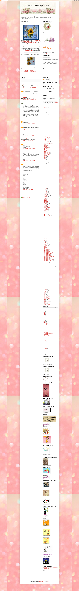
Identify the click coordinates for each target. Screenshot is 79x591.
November (46, 324)
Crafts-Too (45, 136)
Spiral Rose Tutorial (46, 244)
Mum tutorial (45, 202)
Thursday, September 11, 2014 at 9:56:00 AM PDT (29, 87)
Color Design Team (46, 131)
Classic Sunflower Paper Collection (30, 42)
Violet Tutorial (45, 299)
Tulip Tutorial (45, 292)
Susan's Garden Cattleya (47, 254)
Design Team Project (46, 142)
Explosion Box (45, 155)
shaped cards (45, 237)
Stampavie (45, 246)
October (46, 325)
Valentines (45, 295)
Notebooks (45, 205)
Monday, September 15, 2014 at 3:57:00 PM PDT (29, 148)
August (46, 340)
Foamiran (45, 157)
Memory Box (45, 196)
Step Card (45, 248)
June (45, 342)
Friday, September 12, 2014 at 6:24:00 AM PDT (29, 140)
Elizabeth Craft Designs (47, 152)
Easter (44, 149)
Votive (44, 300)
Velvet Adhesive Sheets (47, 298)
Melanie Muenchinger (46, 195)
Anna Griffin (45, 113)
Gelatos (45, 163)
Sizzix (44, 241)
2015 (44, 321)
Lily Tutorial (45, 189)
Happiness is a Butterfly (26, 22)
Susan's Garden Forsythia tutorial (48, 265)
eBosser (45, 151)
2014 (44, 322)
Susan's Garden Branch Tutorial (48, 253)
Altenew (45, 112)
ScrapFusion (45, 234)
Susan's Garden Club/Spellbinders (48, 261)
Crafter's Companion (46, 135)
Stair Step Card (46, 245)
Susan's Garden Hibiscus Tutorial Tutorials (49, 266)
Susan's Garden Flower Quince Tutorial (49, 264)
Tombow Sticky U (46, 288)
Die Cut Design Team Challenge (48, 143)
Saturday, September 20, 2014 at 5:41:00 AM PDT (29, 160)
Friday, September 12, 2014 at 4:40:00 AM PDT (29, 129)
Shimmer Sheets (46, 238)
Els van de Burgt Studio (47, 154)
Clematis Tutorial (46, 130)
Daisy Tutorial (45, 139)
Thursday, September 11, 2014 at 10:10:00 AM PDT (30, 94)
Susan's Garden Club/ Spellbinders (48, 260)
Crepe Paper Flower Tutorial (47, 137)
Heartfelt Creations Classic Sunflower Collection (27, 70)
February (46, 347)
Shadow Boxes (46, 235)
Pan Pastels (45, 211)
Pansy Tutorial (45, 213)
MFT (44, 197)
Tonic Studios (45, 289)
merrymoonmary (41, 581)
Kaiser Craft (45, 184)
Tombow (45, 287)
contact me (56, 102)
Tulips (44, 293)
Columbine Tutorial (46, 132)
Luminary (45, 190)
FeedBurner (52, 92)
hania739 (24, 97)
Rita (23, 84)
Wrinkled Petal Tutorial (47, 304)
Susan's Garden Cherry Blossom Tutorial (49, 256)
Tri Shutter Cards (46, 290)
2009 (44, 354)
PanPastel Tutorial (46, 212)
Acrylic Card (45, 111)
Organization (45, 206)
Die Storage (45, 144)
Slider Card (45, 242)
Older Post (39, 192)
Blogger (48, 581)
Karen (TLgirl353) (25, 126)
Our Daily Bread (46, 209)
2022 (44, 313)
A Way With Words (46, 110)
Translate (46, 53)
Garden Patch (45, 162)
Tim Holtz (45, 285)
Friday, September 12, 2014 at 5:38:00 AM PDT (29, 135)
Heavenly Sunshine (46, 336)
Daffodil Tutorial (46, 138)
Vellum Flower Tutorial (46, 296)
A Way (44, 108)
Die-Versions (45, 146)
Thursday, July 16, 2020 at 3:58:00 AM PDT (28, 189)
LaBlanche (45, 187)
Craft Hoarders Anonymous (47, 134)
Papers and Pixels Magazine (47, 215)
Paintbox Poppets (46, 210)
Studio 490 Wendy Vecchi (47, 249)
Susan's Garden (46, 250)
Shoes (44, 239)
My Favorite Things (46, 203)
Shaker (45, 236)
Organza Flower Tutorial (47, 207)
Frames (45, 158)
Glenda (24, 120)
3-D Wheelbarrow (46, 107)
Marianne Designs (46, 193)
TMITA (44, 286)
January (46, 348)
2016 (44, 320)
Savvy (44, 233)
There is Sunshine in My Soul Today (49, 333)
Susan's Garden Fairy (46, 263)
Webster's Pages (46, 302)
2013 (44, 349)
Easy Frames (45, 150)
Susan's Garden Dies (46, 262)
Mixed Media (45, 199)
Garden (45, 159)
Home (31, 192)
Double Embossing (46, 147)
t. (29, 50)
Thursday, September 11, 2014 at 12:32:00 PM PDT (30, 99)
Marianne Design (46, 192)
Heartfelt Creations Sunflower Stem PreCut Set (27, 72)
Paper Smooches (46, 214)
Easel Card (45, 148)
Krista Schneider (46, 186)
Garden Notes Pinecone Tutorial (48, 161)
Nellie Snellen (45, 204)
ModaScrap (45, 200)
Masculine (45, 194)
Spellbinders (45, 243)
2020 (44, 315)
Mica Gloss (45, 198)
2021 (44, 314)
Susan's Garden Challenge (47, 255)
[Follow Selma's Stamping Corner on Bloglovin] (46, 57)
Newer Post (22, 192)
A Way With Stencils (46, 109)
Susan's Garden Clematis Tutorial (48, 257)
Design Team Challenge (47, 141)
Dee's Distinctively (46, 140)
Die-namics (45, 145)
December (46, 323)
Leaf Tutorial (45, 188)
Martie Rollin (25, 90)
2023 (44, 312)
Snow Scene (46, 332)
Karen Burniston (46, 185)
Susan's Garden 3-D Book (47, 251)
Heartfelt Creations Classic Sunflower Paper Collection (28, 71)
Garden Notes (45, 160)
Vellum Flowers (46, 297)
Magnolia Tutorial (46, 191)
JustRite (45, 183)
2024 (44, 311)
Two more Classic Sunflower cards (48, 331)
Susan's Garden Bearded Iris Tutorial (48, 252)
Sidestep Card (45, 240)
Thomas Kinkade (46, 284)
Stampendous (45, 247)
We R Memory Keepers (47, 301)
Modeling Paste (46, 201)
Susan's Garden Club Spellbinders (48, 259)
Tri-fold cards (45, 291)
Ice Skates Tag (46, 334)
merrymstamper (25, 138)
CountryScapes (46, 133)
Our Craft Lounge (46, 208)
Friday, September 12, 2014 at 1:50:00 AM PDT (29, 123)
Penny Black (45, 216)
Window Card (45, 303)
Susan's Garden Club (46, 258)
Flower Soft (45, 156)
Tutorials (45, 294)
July (45, 341)
